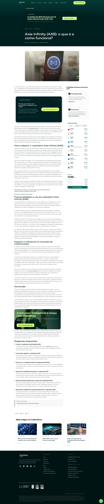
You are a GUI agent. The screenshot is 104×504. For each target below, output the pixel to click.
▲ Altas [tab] (70, 125)
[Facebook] (23, 466)
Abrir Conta (45, 459)
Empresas (51, 2)
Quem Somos (46, 463)
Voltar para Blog (30, 8)
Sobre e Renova (63, 2)
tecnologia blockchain (34, 128)
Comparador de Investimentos (49, 473)
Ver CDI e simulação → (78, 187)
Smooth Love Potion (33, 271)
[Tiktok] (34, 466)
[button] (21, 413)
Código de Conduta (72, 475)
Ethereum (48, 346)
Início (26, 28)
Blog (31, 28)
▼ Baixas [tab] (77, 125)
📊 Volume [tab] (84, 125)
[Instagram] (20, 466)
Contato (45, 467)
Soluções (39, 2)
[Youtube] (31, 466)
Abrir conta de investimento (49, 109)
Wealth (45, 2)
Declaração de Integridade (73, 477)
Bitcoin (54, 152)
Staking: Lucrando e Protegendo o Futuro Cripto (25, 191)
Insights (56, 2)
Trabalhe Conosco (47, 469)
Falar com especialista (72, 461)
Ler (18, 443)
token (28, 166)
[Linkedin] (27, 466)
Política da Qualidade (72, 469)
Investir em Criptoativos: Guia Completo (23, 194)
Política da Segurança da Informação (75, 471)
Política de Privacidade (72, 467)
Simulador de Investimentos (49, 471)
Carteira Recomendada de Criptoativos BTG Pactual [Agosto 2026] (76, 440)
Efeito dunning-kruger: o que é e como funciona (28, 403)
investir (16, 172)
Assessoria (33, 2)
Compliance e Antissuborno (73, 473)
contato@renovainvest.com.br (74, 456)
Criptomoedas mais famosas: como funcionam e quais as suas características (32, 189)
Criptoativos (37, 28)
